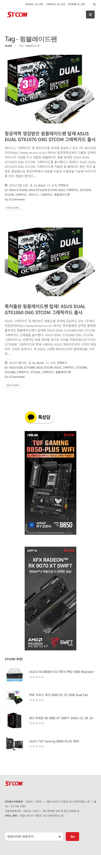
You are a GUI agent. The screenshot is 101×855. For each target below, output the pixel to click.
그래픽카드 (47, 372)
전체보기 (63, 185)
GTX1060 (81, 367)
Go (72, 836)
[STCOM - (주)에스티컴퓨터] (18, 14)
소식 (54, 185)
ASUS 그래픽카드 (68, 190)
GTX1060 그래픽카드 (17, 372)
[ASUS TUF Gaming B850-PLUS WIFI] (14, 744)
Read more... (14, 207)
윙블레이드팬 (62, 194)
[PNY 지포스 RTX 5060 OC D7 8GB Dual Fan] (14, 698)
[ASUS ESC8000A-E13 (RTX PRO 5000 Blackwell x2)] (14, 674)
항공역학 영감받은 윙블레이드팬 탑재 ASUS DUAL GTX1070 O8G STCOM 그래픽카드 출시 (50, 136)
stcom (42, 185)
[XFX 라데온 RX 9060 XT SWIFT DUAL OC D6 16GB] (14, 720)
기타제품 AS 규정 (76, 4)
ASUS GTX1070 (18, 190)
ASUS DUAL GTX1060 (22, 367)
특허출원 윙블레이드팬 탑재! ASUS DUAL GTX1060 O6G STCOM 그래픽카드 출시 (45, 309)
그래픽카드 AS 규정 (55, 4)
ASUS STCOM (44, 367)
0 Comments (17, 199)
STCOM (35, 372)
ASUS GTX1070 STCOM (43, 190)
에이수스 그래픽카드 (41, 194)
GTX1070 (85, 190)
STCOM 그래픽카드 (16, 194)
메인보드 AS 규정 (34, 4)
